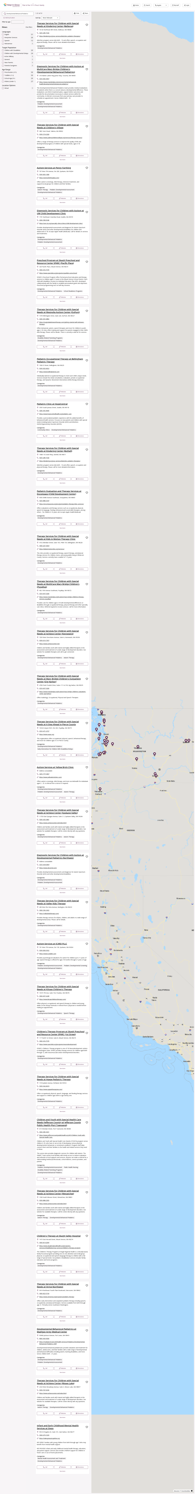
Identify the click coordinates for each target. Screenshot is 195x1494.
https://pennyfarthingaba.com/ (49, 178)
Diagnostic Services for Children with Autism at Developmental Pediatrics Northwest (60, 856)
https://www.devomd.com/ (48, 868)
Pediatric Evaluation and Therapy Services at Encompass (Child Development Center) (59, 492)
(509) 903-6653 (44, 368)
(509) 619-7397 (44, 640)
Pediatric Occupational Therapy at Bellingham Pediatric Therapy (60, 360)
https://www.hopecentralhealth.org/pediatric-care (55, 414)
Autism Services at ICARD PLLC (52, 943)
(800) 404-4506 (44, 1338)
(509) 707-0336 (44, 1390)
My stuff (176, 5)
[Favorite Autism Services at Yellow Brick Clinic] (87, 767)
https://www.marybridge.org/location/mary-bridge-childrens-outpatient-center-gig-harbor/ (62, 693)
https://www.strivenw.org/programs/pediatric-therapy (56, 1297)
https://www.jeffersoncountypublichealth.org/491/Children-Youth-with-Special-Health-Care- (62, 1136)
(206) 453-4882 (44, 319)
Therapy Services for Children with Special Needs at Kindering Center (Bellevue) (58, 25)
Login (187, 5)
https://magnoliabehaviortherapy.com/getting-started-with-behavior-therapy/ (61, 323)
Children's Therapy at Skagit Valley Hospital (59, 1235)
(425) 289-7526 (44, 33)
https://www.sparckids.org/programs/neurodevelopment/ (58, 1044)
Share (86, 13)
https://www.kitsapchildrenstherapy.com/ (52, 999)
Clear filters (29, 27)
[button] (107, 742)
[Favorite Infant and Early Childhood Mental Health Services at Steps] (87, 1427)
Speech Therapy (69, 1013)
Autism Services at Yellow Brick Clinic (55, 767)
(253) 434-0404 (44, 865)
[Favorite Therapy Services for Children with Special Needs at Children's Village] (87, 126)
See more (62, 58)
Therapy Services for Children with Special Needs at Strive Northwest (58, 1285)
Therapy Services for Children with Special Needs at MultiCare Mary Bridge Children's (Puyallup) (58, 584)
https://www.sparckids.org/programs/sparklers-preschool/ (58, 273)
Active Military (9, 56)
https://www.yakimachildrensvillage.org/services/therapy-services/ (60, 138)
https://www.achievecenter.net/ (49, 644)
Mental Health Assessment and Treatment (52, 1458)
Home (137, 5)
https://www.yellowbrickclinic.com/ (50, 777)
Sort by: (38, 18)
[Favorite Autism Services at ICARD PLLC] (87, 944)
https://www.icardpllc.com (47, 954)
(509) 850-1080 (44, 174)
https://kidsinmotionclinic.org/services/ (51, 549)
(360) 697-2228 (44, 996)
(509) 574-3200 (44, 134)
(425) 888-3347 (44, 501)
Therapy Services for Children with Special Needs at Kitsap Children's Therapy (58, 988)
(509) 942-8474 (44, 1086)
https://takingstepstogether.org (49, 1438)
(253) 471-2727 (44, 731)
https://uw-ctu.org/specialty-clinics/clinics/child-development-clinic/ (61, 223)
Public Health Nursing (71, 1167)
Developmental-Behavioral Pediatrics (50, 48)
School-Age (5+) (9, 78)
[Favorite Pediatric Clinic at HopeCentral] (87, 404)
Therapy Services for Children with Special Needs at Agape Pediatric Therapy (58, 1078)
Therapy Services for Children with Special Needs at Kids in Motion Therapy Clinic (58, 537)
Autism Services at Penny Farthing (54, 167)
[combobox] (161, 5)
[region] (142, 752)
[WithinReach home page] (24, 5)
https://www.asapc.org (46, 734)
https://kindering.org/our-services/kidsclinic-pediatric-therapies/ (59, 36)
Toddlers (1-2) (9, 75)
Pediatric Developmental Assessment (50, 104)
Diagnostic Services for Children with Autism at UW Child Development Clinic (60, 212)
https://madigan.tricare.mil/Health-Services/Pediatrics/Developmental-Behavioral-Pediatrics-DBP (62, 1343)
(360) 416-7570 (44, 270)
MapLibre (176, 1491)
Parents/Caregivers (10, 65)
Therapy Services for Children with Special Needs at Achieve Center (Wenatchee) (58, 1192)
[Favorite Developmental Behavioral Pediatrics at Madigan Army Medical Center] (87, 1330)
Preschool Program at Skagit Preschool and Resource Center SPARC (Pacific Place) (58, 262)
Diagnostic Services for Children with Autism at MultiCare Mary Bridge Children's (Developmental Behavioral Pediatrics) (60, 69)
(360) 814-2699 (44, 1243)
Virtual (6, 88)
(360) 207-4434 (44, 546)
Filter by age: (6, 22)
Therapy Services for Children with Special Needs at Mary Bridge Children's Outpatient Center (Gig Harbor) (59, 679)
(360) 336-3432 (44, 910)
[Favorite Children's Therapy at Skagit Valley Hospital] (87, 1236)
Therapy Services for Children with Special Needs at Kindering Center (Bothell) (58, 449)
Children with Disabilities (12, 50)
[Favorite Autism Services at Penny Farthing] (87, 168)
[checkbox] (3, 34)
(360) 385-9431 (44, 1132)
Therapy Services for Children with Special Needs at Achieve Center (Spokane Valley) (58, 811)
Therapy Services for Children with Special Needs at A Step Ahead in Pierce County (58, 723)
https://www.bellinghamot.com (49, 372)
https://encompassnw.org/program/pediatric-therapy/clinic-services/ (61, 504)
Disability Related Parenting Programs (50, 338)
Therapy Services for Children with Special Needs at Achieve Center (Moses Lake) (58, 1382)
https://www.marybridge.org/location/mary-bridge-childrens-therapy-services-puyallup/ (61, 598)
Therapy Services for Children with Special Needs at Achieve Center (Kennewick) (58, 632)
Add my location (10, 18)
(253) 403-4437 (44, 79)
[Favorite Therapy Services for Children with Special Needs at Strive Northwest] (87, 1285)
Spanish (7, 40)
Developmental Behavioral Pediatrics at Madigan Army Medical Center (56, 1330)
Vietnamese (8, 44)
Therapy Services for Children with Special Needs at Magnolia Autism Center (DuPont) (58, 311)
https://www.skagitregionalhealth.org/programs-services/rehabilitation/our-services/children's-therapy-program (59, 1247)
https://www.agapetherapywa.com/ (50, 1089)
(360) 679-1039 (44, 1435)
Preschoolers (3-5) (10, 72)
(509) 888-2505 (44, 1200)
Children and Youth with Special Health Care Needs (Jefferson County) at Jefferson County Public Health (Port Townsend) (59, 1122)
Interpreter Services (10, 37)
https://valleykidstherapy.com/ (49, 913)
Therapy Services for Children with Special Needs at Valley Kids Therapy (58, 902)
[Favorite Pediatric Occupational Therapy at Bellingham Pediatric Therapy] (87, 360)
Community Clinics (44, 430)
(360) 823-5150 (44, 1293)
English (6, 34)
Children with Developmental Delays (16, 53)
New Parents (8, 62)
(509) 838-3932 (44, 950)
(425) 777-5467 (44, 774)
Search (148, 5)
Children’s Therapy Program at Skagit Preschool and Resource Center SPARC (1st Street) (60, 1033)
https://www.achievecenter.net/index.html (52, 823)
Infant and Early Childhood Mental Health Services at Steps (58, 1427)
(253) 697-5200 (44, 594)
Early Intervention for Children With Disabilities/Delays (55, 749)
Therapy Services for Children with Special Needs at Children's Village (58, 126)
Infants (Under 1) (10, 81)
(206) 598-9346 (44, 220)
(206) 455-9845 (44, 411)
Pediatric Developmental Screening (75, 966)
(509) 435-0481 (44, 820)
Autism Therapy (43, 190)
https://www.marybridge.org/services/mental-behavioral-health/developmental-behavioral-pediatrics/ (57, 83)
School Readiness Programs (73, 291)
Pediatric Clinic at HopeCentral (52, 404)
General (7, 59)
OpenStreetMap (185, 1491)
